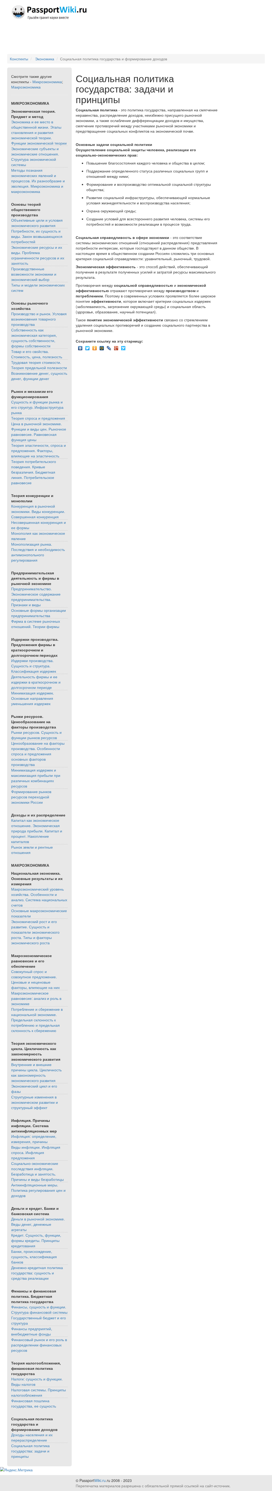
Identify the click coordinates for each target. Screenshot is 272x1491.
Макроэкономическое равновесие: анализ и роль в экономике (36, 998)
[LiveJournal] (109, 347)
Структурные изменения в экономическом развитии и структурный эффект (34, 1102)
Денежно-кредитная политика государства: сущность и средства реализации (37, 1273)
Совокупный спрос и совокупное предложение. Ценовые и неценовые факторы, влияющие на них (35, 979)
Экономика (44, 58)
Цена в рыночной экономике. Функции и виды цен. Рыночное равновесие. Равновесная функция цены (38, 431)
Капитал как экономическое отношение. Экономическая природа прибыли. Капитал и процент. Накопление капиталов (36, 831)
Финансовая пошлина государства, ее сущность (33, 1403)
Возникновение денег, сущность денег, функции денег (39, 375)
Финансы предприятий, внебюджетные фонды (31, 1331)
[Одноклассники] (94, 347)
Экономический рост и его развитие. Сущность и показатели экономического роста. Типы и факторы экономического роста (35, 932)
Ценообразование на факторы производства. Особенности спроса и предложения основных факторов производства (38, 753)
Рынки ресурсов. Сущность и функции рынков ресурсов (36, 735)
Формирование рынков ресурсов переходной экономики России (31, 797)
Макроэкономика (26, 87)
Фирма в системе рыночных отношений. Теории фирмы (35, 623)
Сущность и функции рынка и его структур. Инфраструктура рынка (37, 407)
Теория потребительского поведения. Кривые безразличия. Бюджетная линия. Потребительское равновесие (33, 472)
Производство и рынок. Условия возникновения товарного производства (39, 319)
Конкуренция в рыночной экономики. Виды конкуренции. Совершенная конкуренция (38, 511)
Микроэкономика (47, 81)
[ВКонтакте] (80, 347)
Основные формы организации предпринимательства (38, 613)
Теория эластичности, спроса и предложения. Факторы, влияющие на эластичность (38, 450)
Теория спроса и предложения (38, 418)
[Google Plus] (116, 347)
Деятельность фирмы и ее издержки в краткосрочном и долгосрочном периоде (36, 682)
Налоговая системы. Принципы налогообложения (38, 1392)
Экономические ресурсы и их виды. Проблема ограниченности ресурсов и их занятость (37, 255)
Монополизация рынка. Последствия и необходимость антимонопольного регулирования (38, 552)
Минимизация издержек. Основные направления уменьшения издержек (32, 698)
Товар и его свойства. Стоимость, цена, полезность (36, 354)
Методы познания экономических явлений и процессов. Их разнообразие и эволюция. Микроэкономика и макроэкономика (38, 180)
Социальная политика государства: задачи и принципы (30, 1451)
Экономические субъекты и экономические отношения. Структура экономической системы (35, 156)
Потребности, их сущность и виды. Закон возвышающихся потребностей (36, 236)
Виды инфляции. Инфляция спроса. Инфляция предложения (35, 1152)
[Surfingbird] (123, 347)
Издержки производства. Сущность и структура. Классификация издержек (33, 666)
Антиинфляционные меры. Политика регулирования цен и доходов (38, 1190)
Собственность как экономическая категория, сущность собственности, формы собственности (34, 337)
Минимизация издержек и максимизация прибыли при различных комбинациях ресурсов (35, 778)
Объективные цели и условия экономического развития (37, 222)
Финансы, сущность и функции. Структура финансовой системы (39, 1309)
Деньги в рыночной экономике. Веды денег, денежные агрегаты (38, 1224)
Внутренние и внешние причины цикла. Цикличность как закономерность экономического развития (36, 1072)
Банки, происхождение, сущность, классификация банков (34, 1257)
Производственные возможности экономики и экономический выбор (33, 274)
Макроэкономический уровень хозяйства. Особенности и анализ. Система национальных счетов (39, 897)
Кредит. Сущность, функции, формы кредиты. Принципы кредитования (36, 1240)
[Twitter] (87, 347)
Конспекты (19, 58)
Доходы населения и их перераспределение (32, 1437)
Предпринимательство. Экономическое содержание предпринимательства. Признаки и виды (36, 596)
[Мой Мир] (102, 347)
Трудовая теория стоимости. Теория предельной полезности (39, 365)
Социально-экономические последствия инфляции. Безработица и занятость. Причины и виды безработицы (37, 1171)
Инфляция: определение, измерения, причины (33, 1139)
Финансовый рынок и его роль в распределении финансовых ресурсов (39, 1345)
